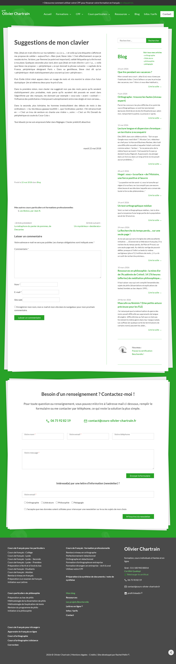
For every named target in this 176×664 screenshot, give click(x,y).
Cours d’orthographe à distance (23, 640)
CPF (78, 14)
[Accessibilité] (171, 652)
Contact (167, 14)
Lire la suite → (155, 86)
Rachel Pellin (122, 654)
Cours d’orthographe (18, 636)
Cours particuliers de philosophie (24, 593)
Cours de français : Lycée (19, 555)
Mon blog (70, 593)
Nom (17, 284)
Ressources (121, 14)
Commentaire (21, 249)
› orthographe (149, 55)
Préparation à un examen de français (25, 578)
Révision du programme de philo (23, 607)
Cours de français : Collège (20, 552)
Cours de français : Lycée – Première (24, 562)
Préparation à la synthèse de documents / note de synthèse (90, 578)
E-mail (18, 292)
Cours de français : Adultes (20, 572)
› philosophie (148, 61)
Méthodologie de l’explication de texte (26, 604)
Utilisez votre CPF (74, 569)
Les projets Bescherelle (77, 602)
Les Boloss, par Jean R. (30, 210)
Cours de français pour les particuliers (26, 548)
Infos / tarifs (150, 14)
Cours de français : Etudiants (21, 569)
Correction (13, 644)
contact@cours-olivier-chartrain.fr (144, 586)
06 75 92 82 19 (135, 580)
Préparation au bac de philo (21, 597)
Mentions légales (79, 654)
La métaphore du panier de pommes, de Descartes (32, 226)
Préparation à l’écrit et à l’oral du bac (25, 565)
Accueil (48, 14)
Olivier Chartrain (16, 13)
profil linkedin (134, 593)
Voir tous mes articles (152, 52)
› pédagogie (148, 64)
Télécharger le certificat (137, 574)
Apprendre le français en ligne (22, 631)
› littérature (148, 58)
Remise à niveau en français (20, 575)
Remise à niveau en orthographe (81, 552)
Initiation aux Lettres (18, 582)
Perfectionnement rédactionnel (81, 555)
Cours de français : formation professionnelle (88, 548)
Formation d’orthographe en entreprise (84, 562)
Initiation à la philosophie (20, 610)
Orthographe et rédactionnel (79, 559)
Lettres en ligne (73, 606)
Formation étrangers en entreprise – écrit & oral (88, 565)
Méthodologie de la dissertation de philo (27, 600)
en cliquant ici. (127, 2)
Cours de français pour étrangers (24, 627)
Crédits (92, 654)
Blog (137, 14)
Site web (18, 299)
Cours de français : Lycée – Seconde (24, 559)
